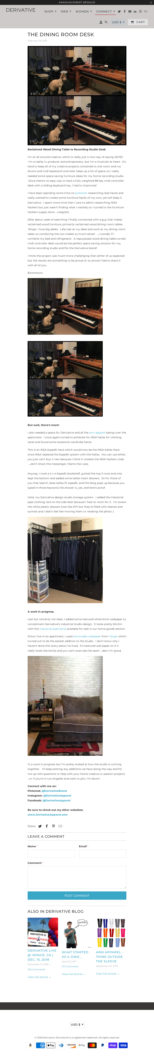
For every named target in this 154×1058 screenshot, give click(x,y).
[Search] (106, 23)
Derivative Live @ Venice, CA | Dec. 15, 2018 (42, 955)
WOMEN (83, 11)
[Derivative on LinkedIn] (135, 12)
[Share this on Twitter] (39, 826)
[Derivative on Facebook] (125, 12)
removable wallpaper (87, 636)
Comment (35, 863)
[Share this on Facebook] (46, 826)
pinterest (81, 193)
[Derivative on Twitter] (119, 12)
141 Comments (70, 966)
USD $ (77, 1024)
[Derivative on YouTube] (130, 12)
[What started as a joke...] (77, 934)
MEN (66, 11)
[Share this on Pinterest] (53, 826)
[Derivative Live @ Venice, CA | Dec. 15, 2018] (43, 933)
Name (33, 846)
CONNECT (105, 11)
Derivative (48, 1037)
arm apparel (97, 432)
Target (113, 636)
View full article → (39, 977)
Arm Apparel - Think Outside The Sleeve (109, 956)
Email (83, 846)
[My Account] (101, 23)
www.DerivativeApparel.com (48, 814)
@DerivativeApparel (57, 795)
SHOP (50, 11)
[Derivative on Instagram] (140, 12)
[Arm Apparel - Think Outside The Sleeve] (111, 934)
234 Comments (36, 969)
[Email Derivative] (146, 12)
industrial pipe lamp (52, 628)
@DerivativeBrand (54, 791)
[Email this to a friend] (60, 826)
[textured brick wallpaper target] (65, 756)
